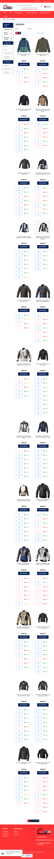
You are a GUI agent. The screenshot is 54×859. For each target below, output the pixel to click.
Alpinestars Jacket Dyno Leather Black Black (23, 763)
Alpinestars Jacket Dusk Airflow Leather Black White (43, 695)
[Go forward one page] (38, 821)
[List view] (19, 33)
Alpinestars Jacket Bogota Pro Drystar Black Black (43, 500)
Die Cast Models (18, 12)
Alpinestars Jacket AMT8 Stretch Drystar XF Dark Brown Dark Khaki (42, 110)
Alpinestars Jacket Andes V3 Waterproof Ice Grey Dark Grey (24, 364)
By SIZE (6, 29)
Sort (38, 33)
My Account (5, 831)
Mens (17, 28)
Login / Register (47, 1)
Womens (30, 28)
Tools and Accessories (7, 57)
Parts (5, 46)
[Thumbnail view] (16, 33)
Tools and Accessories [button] (31, 12)
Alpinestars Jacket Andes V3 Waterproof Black (23, 301)
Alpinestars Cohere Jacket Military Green (43, 55)
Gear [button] (10, 12)
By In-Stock (6, 33)
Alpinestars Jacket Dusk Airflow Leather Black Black (43, 627)
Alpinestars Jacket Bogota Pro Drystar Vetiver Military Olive (24, 627)
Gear (5, 49)
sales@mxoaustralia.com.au (46, 840)
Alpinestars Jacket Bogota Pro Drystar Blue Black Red (24, 564)
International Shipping (5, 835)
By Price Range (6, 38)
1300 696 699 (42, 837)
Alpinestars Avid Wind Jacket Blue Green (24, 55)
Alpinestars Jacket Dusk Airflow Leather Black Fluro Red (24, 695)
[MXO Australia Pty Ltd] (8, 6)
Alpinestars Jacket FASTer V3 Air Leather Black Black (42, 763)
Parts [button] (4, 12)
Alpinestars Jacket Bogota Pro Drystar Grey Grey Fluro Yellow (43, 564)
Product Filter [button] (6, 25)
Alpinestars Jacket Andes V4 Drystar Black (42, 364)
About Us (6, 65)
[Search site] (41, 5)
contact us (38, 1)
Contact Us (6, 72)
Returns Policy (7, 68)
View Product (24, 64)
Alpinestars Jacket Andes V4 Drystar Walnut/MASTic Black (24, 500)
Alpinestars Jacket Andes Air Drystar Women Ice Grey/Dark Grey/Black (43, 238)
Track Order (5, 833)
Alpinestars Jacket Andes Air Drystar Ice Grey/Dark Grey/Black (24, 237)
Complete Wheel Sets (45, 12)
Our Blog (16, 833)
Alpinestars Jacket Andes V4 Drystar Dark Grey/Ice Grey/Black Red (24, 437)
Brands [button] (6, 16)
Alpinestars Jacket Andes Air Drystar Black (23, 173)
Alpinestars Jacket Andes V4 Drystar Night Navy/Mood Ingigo (42, 436)
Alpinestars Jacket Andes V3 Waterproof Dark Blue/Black (42, 301)
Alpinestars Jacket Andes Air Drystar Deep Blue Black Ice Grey (42, 173)
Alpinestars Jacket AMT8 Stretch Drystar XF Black (23, 110)
